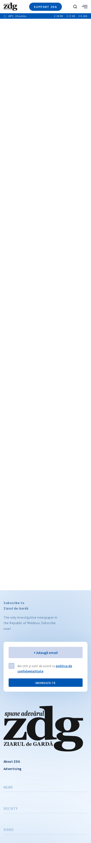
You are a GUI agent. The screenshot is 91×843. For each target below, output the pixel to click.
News (8, 787)
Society (11, 809)
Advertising (12, 769)
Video (9, 830)
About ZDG (12, 761)
